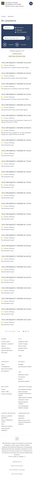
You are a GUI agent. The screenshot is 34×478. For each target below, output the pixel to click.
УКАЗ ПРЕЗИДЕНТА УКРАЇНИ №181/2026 (16, 115)
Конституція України (6, 369)
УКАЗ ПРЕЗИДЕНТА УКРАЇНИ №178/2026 (16, 151)
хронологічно (17, 54)
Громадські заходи (23, 341)
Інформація (21, 416)
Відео (20, 355)
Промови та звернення (7, 344)
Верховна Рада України (17, 465)
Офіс (19, 372)
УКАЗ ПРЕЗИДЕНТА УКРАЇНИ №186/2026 (16, 63)
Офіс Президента (5, 348)
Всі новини (4, 352)
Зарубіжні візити (22, 348)
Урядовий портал (17, 461)
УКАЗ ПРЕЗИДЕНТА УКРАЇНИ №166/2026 (16, 277)
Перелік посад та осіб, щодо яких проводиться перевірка (24, 422)
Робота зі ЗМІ (5, 391)
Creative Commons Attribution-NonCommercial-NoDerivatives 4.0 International (17, 446)
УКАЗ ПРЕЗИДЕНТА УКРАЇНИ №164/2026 (16, 298)
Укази (2, 364)
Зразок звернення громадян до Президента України (24, 393)
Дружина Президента (7, 350)
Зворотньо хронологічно (17, 56)
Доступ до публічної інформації (6, 417)
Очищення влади (23, 413)
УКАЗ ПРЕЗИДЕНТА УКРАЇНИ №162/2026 (16, 320)
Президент (21, 361)
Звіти (2, 424)
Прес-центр (4, 386)
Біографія (20, 364)
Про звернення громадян (24, 389)
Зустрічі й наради (23, 344)
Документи (11, 16)
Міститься (19, 30)
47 (26, 331)
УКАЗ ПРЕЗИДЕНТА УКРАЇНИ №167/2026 (16, 267)
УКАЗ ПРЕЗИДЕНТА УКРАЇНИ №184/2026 (16, 84)
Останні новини (5, 341)
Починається (20, 27)
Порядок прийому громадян (23, 403)
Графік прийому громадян (25, 397)
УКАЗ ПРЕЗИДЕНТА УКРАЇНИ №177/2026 (16, 161)
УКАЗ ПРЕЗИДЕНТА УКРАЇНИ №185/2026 (16, 73)
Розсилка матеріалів (6, 394)
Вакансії (20, 379)
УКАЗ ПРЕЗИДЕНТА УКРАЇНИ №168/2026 (16, 256)
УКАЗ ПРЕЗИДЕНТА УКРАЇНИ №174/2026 (16, 193)
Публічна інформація (8, 413)
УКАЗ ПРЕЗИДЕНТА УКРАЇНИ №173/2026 (16, 203)
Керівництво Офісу (23, 374)
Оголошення (21, 377)
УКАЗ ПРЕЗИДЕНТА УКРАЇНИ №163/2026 (16, 309)
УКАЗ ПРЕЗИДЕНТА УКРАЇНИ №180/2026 (16, 128)
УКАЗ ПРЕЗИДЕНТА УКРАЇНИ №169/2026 (16, 246)
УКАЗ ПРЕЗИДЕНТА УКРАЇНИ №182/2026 (16, 105)
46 (23, 331)
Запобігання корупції (23, 381)
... (21, 331)
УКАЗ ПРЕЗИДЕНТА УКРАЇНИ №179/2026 (16, 140)
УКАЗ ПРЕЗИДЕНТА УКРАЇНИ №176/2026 (16, 172)
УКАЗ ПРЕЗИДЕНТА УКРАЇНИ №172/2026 (16, 214)
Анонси (3, 389)
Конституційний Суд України (17, 470)
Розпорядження (5, 366)
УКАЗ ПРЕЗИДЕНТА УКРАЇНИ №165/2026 (16, 288)
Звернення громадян (25, 386)
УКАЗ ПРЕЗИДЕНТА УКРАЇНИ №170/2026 (16, 235)
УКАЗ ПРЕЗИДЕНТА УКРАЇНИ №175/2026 (16, 182)
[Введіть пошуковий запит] (28, 38)
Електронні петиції (23, 399)
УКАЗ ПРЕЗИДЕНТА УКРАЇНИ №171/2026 (16, 224)
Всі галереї (21, 350)
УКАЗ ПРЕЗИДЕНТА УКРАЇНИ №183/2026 (16, 94)
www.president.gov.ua (26, 451)
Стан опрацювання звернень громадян (23, 407)
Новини (3, 339)
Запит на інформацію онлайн (7, 421)
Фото (20, 339)
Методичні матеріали (6, 426)
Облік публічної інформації (5, 429)
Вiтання (3, 346)
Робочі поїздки (22, 346)
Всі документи (5, 371)
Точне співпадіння (22, 32)
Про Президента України (24, 366)
